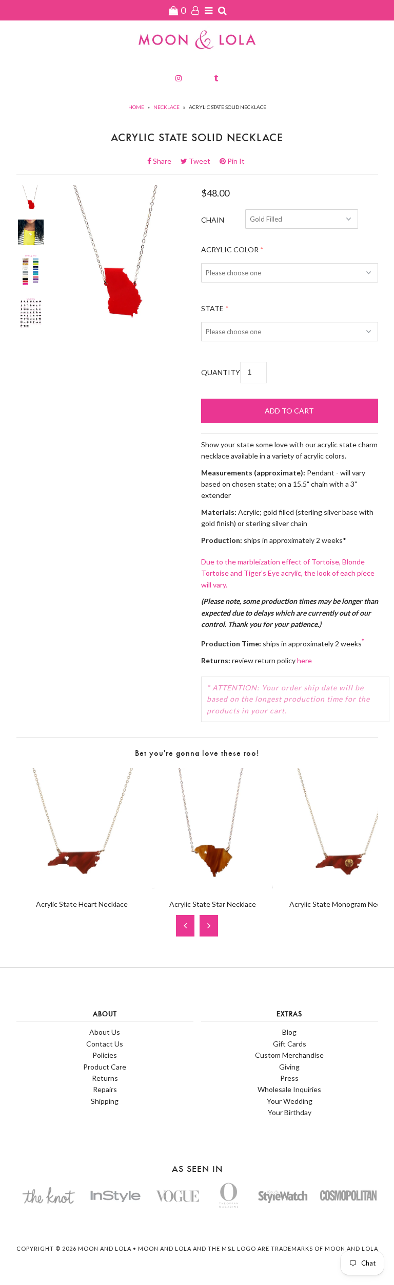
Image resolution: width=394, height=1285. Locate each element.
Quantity (220, 372)
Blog (289, 1032)
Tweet (202, 161)
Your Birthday (289, 1112)
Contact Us (104, 1043)
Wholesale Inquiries (289, 1089)
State (212, 308)
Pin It (235, 161)
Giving (289, 1066)
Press (289, 1078)
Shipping (105, 1101)
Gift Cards (289, 1043)
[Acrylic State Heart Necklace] (82, 885)
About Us (104, 1032)
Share (165, 161)
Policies (104, 1055)
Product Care (104, 1066)
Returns (105, 1078)
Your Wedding (289, 1101)
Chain (212, 219)
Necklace (166, 107)
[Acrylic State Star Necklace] (212, 885)
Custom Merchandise (289, 1055)
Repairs (105, 1089)
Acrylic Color (230, 249)
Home (136, 107)
